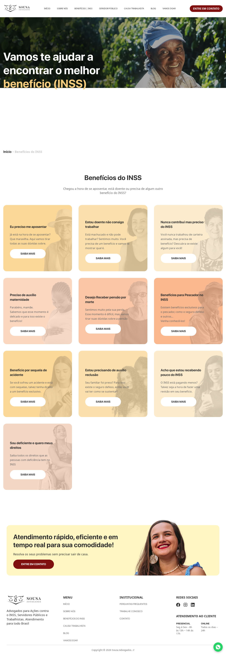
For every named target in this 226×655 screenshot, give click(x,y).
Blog (153, 9)
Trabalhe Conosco (131, 611)
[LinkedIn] (193, 605)
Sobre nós (69, 611)
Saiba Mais (28, 474)
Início (47, 9)
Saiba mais (28, 253)
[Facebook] (178, 605)
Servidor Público (108, 9)
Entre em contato (206, 8)
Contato (125, 618)
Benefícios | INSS (83, 9)
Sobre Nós (62, 9)
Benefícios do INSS (74, 618)
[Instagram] (185, 605)
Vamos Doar (169, 9)
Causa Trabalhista (134, 9)
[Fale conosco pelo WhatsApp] (218, 647)
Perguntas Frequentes (133, 604)
